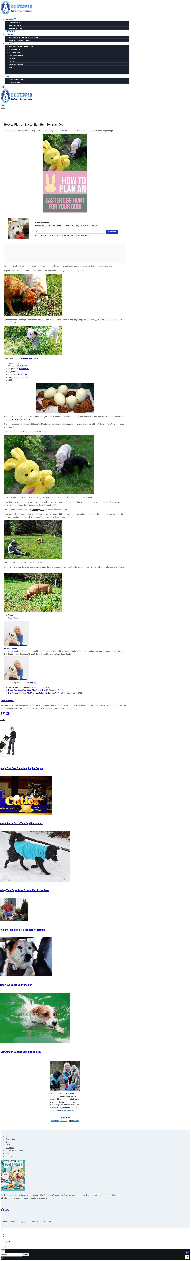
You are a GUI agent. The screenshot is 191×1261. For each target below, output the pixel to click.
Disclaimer (10, 1148)
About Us (9, 1136)
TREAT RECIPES (10, 31)
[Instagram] (7, 1211)
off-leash (84, 497)
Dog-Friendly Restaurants (16, 55)
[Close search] (3, 1251)
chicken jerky (24, 369)
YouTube (63, 1121)
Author (10, 615)
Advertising (10, 1139)
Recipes (7, 1239)
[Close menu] (1, 1229)
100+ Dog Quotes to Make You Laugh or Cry (21, 46)
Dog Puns (11, 61)
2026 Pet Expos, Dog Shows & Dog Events (20, 40)
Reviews (11, 67)
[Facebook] (2, 1211)
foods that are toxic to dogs (19, 419)
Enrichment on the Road (15, 28)
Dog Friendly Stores (14, 52)
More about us (68, 1111)
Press (8, 1153)
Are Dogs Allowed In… (15, 49)
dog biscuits (12, 372)
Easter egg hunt (26, 358)
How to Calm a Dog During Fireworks (22, 687)
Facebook (55, 1121)
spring (43, 567)
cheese (24, 366)
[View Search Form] (3, 87)
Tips (10, 70)
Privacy (9, 1156)
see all (32, 683)
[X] (5, 1211)
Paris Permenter (10, 648)
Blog (7, 1142)
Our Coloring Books (14, 82)
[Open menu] (3, 106)
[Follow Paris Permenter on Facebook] (2, 714)
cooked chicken (21, 374)
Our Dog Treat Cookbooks (16, 79)
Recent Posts (13, 618)
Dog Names (12, 58)
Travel (11, 73)
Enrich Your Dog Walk (15, 25)
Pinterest (75, 1121)
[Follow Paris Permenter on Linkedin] (8, 714)
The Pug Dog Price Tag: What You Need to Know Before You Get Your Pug (36, 693)
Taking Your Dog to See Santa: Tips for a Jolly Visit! (28, 690)
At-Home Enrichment (14, 22)
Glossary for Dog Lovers (16, 64)
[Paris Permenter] (16, 645)
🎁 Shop (7, 1246)
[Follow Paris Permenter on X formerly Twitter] (5, 714)
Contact (9, 1145)
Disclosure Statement (14, 1151)
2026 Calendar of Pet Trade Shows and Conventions (23, 37)
